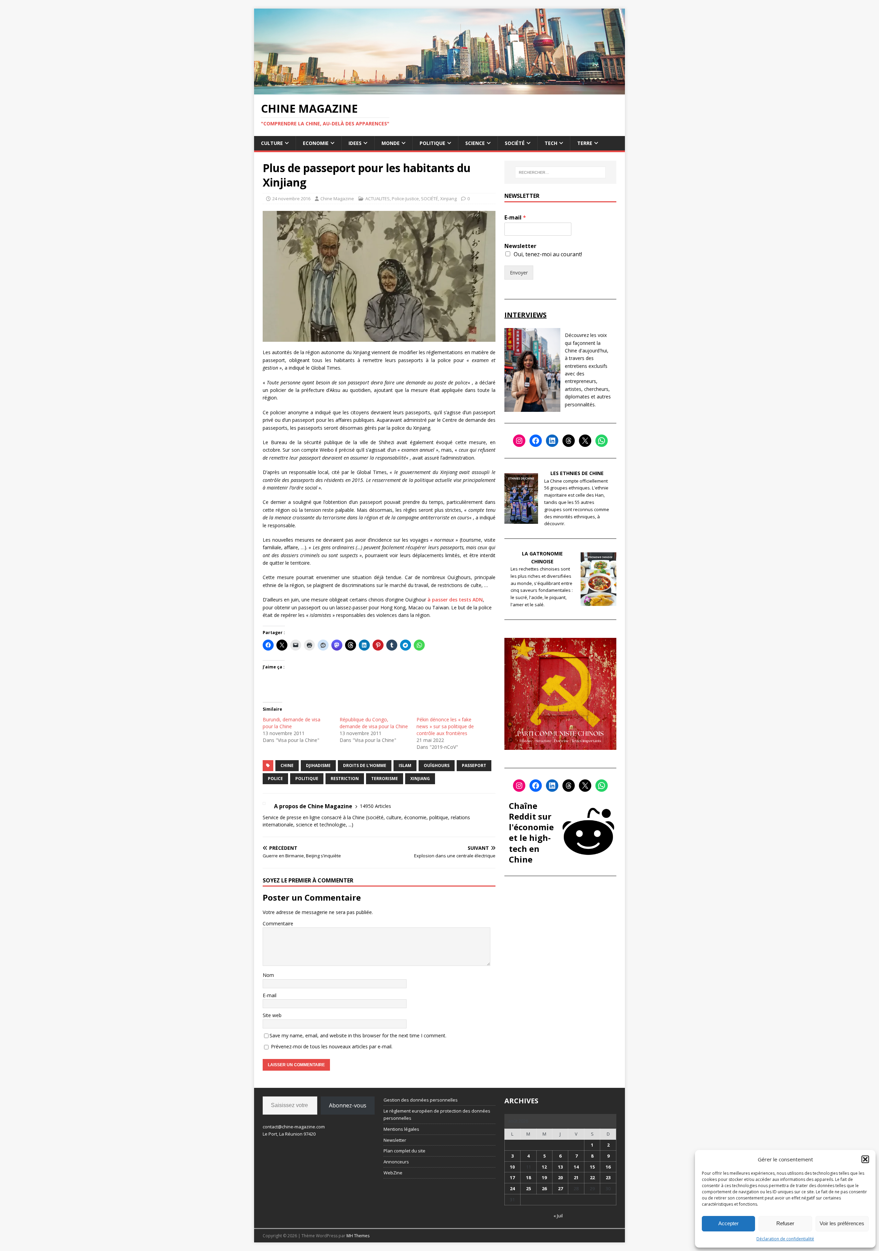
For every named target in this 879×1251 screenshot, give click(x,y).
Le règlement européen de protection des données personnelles (437, 1114)
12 (544, 1167)
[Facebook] (535, 441)
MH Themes (357, 1236)
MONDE (390, 143)
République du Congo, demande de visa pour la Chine (374, 723)
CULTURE (272, 143)
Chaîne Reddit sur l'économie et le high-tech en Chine (531, 832)
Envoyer (519, 272)
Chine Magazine (337, 198)
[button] (865, 1159)
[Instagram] (519, 441)
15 (592, 1167)
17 (512, 1177)
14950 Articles (375, 806)
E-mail (269, 995)
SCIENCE (475, 143)
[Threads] (568, 441)
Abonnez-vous (347, 1105)
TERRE (584, 143)
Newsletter (520, 246)
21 (576, 1177)
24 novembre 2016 (291, 198)
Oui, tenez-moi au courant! (548, 254)
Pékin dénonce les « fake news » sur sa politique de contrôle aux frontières (445, 726)
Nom (268, 975)
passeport (474, 765)
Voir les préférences (842, 1223)
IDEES (355, 143)
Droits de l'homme (364, 765)
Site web (272, 1015)
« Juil (558, 1216)
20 (560, 1177)
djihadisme (318, 765)
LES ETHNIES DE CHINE (577, 473)
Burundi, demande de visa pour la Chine (291, 723)
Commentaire (278, 923)
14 (576, 1167)
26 (544, 1188)
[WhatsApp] (601, 441)
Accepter (728, 1223)
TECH (551, 143)
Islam (405, 765)
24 (512, 1188)
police (275, 778)
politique (306, 778)
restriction (345, 778)
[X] (585, 441)
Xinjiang (448, 198)
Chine (287, 765)
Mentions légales (401, 1129)
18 (528, 1177)
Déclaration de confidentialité (785, 1239)
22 (592, 1177)
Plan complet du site (404, 1151)
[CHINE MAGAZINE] (439, 90)
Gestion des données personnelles (421, 1100)
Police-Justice (405, 198)
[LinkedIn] (552, 441)
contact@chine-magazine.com (294, 1127)
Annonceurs (396, 1162)
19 (544, 1177)
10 (512, 1167)
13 (560, 1167)
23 (608, 1177)
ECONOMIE (316, 143)
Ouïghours (436, 765)
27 (560, 1188)
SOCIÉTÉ (515, 143)
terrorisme (384, 778)
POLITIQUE (432, 143)
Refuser (785, 1223)
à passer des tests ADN (455, 599)
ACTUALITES (377, 198)
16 (608, 1167)
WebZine (393, 1173)
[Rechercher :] (560, 172)
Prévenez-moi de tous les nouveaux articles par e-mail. (331, 1046)
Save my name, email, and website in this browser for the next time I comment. (358, 1035)
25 (528, 1188)
